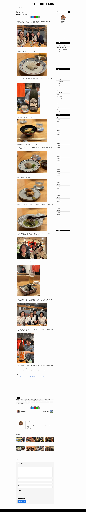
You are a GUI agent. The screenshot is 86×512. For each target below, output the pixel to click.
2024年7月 (58, 143)
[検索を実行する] (69, 12)
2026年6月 (58, 117)
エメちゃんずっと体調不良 (60, 51)
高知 (37, 399)
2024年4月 (58, 149)
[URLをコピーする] (39, 17)
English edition (59, 72)
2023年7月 (58, 165)
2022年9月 (58, 184)
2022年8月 (58, 186)
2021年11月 (59, 203)
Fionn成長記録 (59, 88)
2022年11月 (59, 180)
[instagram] (32, 428)
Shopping (58, 103)
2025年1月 (58, 132)
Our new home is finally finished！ (61, 47)
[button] (31, 17)
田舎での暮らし (26, 400)
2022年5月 (58, 191)
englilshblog (22, 399)
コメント (19, 466)
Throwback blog (59, 92)
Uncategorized (59, 111)
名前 (18, 478)
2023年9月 (58, 162)
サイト (18, 485)
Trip (57, 105)
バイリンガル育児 (26, 403)
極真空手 (58, 109)
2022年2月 (58, 197)
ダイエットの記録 (59, 98)
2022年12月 (59, 178)
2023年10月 (59, 160)
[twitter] (30, 428)
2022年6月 (58, 190)
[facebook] (28, 428)
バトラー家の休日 (59, 77)
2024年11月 (59, 136)
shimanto (18, 399)
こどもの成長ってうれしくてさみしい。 (62, 45)
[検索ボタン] (50, 1)
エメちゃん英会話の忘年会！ (33, 376)
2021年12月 (59, 201)
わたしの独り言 (59, 79)
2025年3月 (58, 128)
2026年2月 (58, 119)
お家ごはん (58, 83)
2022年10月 (59, 182)
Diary (58, 107)
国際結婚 (49, 399)
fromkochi (35, 399)
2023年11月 (59, 158)
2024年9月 (58, 139)
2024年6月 (58, 145)
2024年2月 (58, 152)
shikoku (22, 403)
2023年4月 (58, 171)
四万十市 (34, 400)
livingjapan (30, 400)
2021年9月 (58, 206)
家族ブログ (26, 399)
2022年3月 (58, 195)
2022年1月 (58, 199)
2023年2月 (58, 175)
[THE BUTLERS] (43, 4)
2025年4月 (58, 126)
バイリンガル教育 (30, 399)
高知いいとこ (41, 399)
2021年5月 (58, 214)
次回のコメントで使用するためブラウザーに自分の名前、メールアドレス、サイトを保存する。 (31, 488)
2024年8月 (58, 141)
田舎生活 (52, 399)
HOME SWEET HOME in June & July (62, 49)
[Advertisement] (35, 388)
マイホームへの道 (59, 75)
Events (58, 101)
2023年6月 (58, 167)
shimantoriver (18, 400)
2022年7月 (58, 188)
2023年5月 (58, 169)
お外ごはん (18, 14)
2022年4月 (58, 193)
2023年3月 (58, 173)
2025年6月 (58, 123)
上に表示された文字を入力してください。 (23, 492)
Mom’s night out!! (43, 376)
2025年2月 (58, 130)
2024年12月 (59, 134)
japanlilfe (43, 400)
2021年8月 (58, 208)
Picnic (58, 94)
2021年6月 (58, 212)
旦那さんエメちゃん (60, 96)
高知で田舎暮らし (38, 400)
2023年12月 (59, 156)
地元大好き (22, 400)
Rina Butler (21, 426)
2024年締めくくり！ (20, 376)
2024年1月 (58, 154)
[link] (27, 428)
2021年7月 (58, 210)
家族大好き (46, 400)
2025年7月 (58, 121)
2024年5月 (58, 147)
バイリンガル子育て (60, 81)
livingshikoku (45, 399)
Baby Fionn (58, 90)
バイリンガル (18, 403)
